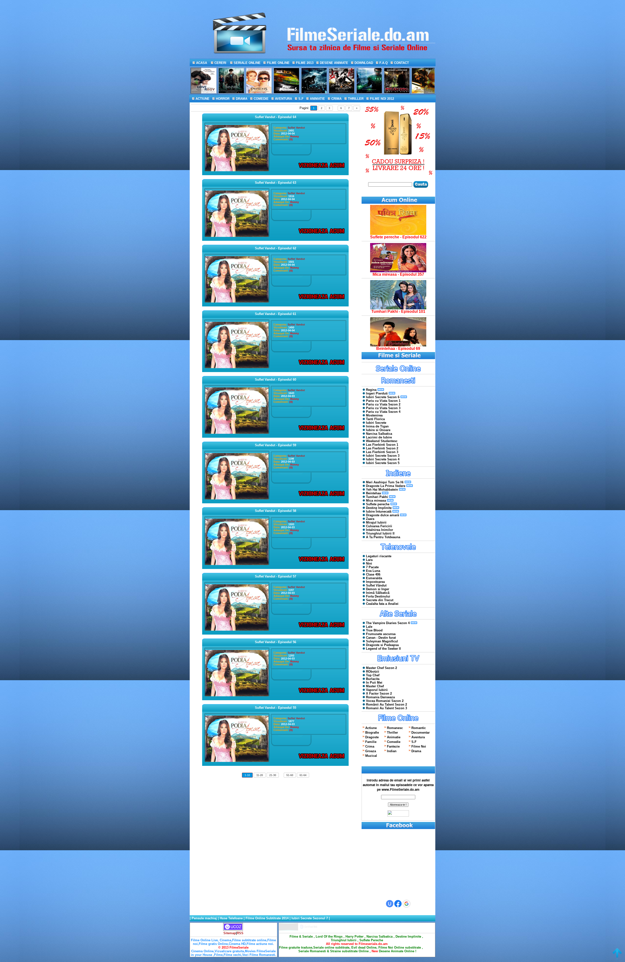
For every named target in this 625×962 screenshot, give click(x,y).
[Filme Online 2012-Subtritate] (288, 929)
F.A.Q (383, 63)
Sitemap (229, 933)
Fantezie (393, 746)
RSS (240, 933)
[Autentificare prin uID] (389, 903)
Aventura (418, 737)
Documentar (420, 732)
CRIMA (336, 99)
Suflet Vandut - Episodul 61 (275, 314)
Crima (369, 746)
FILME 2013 (304, 63)
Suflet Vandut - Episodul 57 (275, 576)
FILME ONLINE (278, 63)
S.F (300, 99)
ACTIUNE (202, 99)
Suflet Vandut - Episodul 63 (275, 182)
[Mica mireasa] (398, 271)
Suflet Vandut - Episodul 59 (275, 445)
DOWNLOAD (363, 63)
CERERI (219, 63)
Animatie (393, 737)
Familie (370, 742)
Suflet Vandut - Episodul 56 (275, 642)
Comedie (393, 742)
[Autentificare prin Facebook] (398, 903)
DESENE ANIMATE (333, 63)
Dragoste (372, 737)
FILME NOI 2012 (381, 99)
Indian (391, 751)
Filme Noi (418, 746)
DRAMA (241, 99)
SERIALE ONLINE (246, 63)
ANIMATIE (317, 99)
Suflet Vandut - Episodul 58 (275, 511)
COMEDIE (261, 99)
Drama (416, 751)
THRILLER (355, 99)
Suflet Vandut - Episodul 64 (275, 117)
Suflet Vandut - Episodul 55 (275, 707)
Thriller (392, 732)
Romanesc (395, 728)
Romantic (418, 728)
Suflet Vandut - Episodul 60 (275, 379)
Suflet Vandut (296, 127)
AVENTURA (283, 99)
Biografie (372, 732)
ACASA (201, 63)
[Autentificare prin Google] (406, 904)
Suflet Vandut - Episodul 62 (275, 248)
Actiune (371, 728)
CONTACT (401, 63)
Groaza (370, 751)
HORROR (222, 99)
